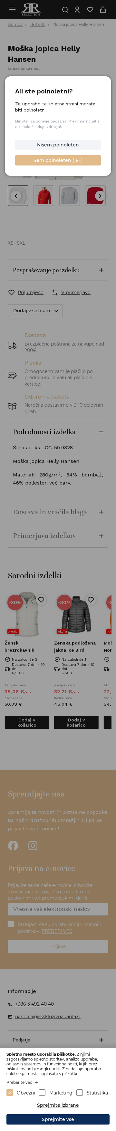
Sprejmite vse (58, 1119)
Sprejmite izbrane (58, 1105)
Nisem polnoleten (58, 145)
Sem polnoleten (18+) (58, 160)
